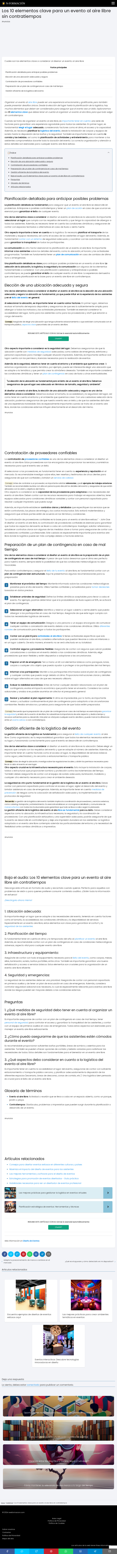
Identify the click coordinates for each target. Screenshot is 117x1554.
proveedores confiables (37, 459)
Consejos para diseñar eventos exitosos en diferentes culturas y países (45, 1164)
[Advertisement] (58, 39)
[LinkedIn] (36, 1254)
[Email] (48, 1254)
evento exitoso (19, 720)
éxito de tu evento (56, 570)
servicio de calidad (63, 477)
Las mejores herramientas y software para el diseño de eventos (42, 1173)
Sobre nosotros (8, 1529)
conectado (33, 1384)
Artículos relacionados (21, 186)
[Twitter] (17, 1254)
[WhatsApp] (29, 1254)
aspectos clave (29, 324)
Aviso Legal (56, 1518)
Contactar (6, 1532)
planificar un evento (85, 938)
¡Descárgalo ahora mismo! (18, 900)
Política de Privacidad (57, 1521)
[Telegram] (42, 1254)
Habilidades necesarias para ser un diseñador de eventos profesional (45, 1183)
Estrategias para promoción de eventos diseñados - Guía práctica (44, 1178)
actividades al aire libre (49, 636)
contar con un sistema (30, 239)
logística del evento (50, 130)
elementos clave (19, 112)
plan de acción (74, 208)
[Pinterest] (23, 1254)
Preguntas (15, 179)
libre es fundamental (68, 810)
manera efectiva (12, 807)
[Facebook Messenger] (11, 1254)
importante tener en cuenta (76, 120)
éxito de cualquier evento (88, 734)
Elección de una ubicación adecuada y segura (32, 161)
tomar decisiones (100, 587)
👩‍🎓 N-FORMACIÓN (13, 3)
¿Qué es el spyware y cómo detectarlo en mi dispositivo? (89, 1261)
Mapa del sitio (8, 1538)
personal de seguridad (16, 1022)
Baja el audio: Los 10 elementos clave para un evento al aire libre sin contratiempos (47, 176)
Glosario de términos (20, 183)
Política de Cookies (57, 1523)
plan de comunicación (67, 254)
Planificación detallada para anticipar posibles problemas (37, 157)
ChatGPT (58, 338)
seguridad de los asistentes (19, 926)
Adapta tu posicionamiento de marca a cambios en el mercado (27, 1261)
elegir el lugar (25, 127)
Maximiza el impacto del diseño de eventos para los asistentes (41, 1169)
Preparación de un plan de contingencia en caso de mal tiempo (39, 168)
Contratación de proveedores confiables (29, 165)
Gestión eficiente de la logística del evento (30, 172)
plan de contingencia (54, 373)
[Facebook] (4, 1254)
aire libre (32, 102)
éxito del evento (20, 297)
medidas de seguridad (39, 351)
